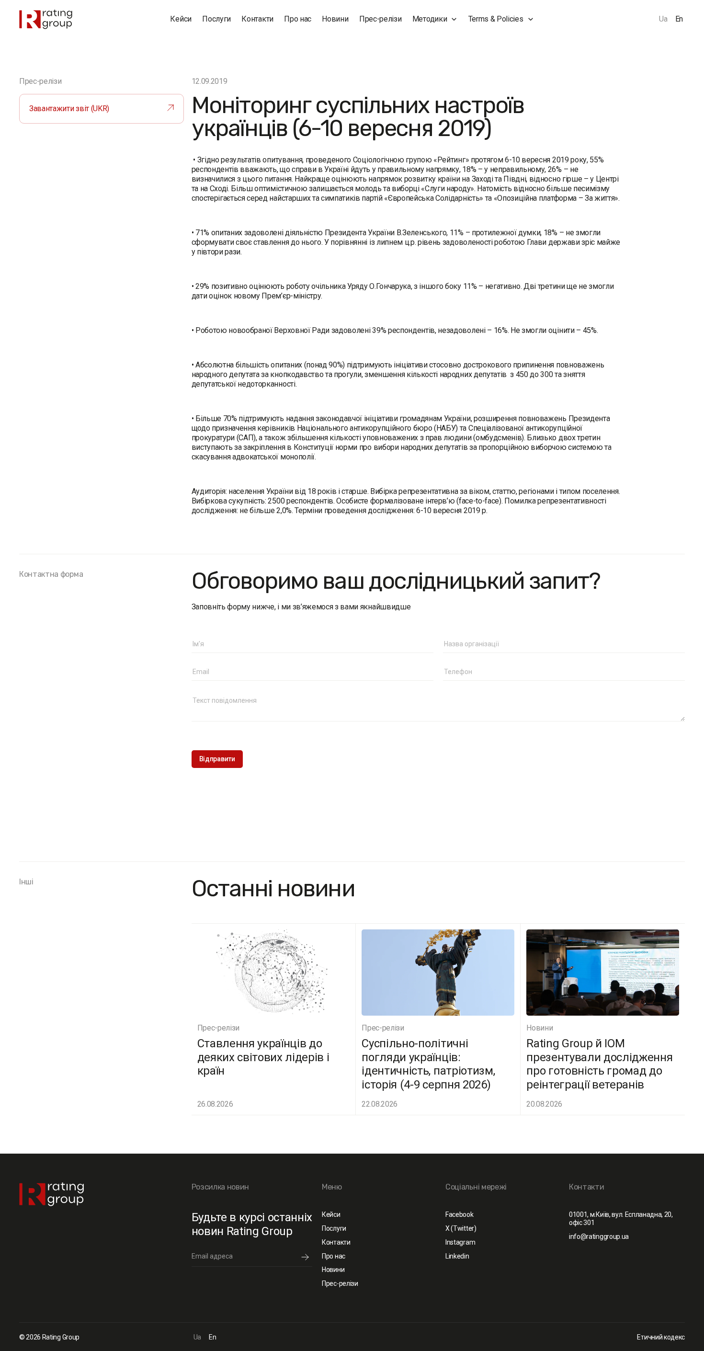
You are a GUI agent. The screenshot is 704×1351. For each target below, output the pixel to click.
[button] (434, 19)
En (679, 18)
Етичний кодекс (661, 1337)
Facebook (459, 1214)
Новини (335, 18)
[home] (65, 19)
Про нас (297, 18)
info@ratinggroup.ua (599, 1236)
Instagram (460, 1242)
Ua (663, 18)
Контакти (257, 18)
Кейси (180, 18)
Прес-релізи (380, 18)
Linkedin (457, 1256)
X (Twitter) (460, 1228)
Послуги (216, 18)
